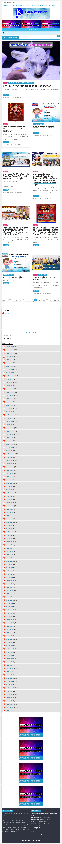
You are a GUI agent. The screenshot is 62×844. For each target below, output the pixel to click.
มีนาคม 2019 (9, 636)
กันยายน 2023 (9, 460)
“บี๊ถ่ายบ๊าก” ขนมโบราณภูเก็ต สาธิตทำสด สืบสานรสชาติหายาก (17, 5)
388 (44, 300)
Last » (34, 302)
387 (40, 300)
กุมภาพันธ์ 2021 (10, 561)
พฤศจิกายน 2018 (10, 649)
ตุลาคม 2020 (9, 574)
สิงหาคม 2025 (9, 385)
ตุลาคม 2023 (9, 457)
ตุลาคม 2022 (9, 496)
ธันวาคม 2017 (9, 684)
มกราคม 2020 (9, 603)
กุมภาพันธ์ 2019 (10, 639)
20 (16, 300)
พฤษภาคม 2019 (10, 629)
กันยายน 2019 (9, 616)
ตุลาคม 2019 (9, 613)
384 (27, 300)
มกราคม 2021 (9, 564)
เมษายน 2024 (9, 437)
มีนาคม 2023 (9, 480)
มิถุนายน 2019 (9, 626)
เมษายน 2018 (9, 671)
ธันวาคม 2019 (9, 606)
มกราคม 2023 (9, 486)
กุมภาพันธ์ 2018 (10, 678)
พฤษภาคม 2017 (10, 707)
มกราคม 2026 (9, 369)
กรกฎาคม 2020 (10, 584)
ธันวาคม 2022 (9, 489)
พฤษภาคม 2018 (10, 668)
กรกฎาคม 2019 (10, 623)
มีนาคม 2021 (9, 558)
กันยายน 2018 (9, 655)
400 (51, 300)
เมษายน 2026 (9, 359)
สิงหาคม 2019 (9, 619)
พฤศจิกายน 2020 (10, 571)
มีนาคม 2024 (9, 441)
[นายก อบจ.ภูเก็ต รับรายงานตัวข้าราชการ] (46, 253)
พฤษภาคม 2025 (10, 395)
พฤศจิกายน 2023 (10, 454)
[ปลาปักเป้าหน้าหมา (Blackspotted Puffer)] (31, 41)
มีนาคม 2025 (9, 402)
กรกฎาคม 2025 (10, 389)
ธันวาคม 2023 (9, 450)
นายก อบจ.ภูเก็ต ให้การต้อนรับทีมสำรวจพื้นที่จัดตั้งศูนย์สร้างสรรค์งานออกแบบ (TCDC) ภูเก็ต (16, 176)
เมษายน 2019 (9, 632)
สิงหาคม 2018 (9, 658)
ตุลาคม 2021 (9, 535)
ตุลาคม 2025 (9, 379)
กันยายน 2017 (9, 694)
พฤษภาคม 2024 (10, 434)
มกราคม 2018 (9, 681)
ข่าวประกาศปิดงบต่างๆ (39, 124)
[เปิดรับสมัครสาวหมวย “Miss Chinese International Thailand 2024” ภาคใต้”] (16, 103)
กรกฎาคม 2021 (10, 545)
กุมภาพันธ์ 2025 (10, 405)
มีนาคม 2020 (9, 597)
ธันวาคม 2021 (9, 528)
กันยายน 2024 (9, 421)
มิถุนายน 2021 (9, 548)
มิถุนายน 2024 (9, 431)
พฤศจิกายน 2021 (10, 532)
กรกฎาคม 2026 (10, 350)
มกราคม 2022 (9, 525)
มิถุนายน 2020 (9, 587)
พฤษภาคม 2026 (10, 356)
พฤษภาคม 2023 (10, 473)
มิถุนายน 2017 (9, 704)
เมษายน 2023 (9, 476)
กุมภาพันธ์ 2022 (10, 522)
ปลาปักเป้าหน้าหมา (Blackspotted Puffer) (27, 85)
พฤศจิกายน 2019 (10, 610)
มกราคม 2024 (9, 447)
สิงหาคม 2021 (9, 541)
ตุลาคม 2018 (9, 652)
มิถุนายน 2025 (9, 392)
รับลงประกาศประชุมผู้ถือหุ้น (43, 127)
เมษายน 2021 (9, 554)
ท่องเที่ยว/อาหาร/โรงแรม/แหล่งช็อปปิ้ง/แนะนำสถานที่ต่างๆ (21, 82)
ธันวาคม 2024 (9, 411)
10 (13, 300)
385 (31, 300)
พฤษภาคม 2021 (10, 551)
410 (55, 300)
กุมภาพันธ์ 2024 (10, 444)
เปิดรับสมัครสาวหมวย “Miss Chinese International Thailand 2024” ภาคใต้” (15, 129)
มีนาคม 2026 (9, 363)
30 (20, 300)
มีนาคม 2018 (9, 675)
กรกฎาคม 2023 (10, 467)
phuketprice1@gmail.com (40, 834)
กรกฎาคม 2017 (10, 701)
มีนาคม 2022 (9, 519)
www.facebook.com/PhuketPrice (42, 836)
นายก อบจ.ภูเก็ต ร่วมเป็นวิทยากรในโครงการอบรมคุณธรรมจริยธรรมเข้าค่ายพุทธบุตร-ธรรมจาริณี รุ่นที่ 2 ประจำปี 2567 (15, 231)
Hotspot (5, 82)
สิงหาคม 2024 (9, 424)
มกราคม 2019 (9, 642)
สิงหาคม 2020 (9, 580)
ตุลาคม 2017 (9, 691)
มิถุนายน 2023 (9, 470)
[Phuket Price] (3, 33)
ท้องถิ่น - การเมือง (42, 274)
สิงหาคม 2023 (9, 463)
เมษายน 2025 (9, 398)
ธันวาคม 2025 (9, 372)
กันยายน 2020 (9, 577)
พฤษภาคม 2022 (10, 512)
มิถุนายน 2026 (9, 353)
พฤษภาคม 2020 (10, 590)
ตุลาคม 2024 (9, 418)
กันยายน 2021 (9, 538)
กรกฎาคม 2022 (10, 506)
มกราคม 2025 (9, 408)
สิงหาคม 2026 (9, 346)
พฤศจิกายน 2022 (10, 493)
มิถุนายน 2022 (9, 509)
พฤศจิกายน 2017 (10, 688)
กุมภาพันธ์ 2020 (10, 600)
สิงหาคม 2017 (9, 697)
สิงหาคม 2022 (9, 502)
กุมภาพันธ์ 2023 (10, 483)
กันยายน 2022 (9, 499)
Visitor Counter (31, 332)
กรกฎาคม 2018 (10, 662)
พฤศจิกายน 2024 (10, 415)
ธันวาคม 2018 (9, 645)
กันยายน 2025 (9, 382)
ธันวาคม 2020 (9, 567)
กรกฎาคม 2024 (10, 428)
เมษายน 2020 (9, 593)
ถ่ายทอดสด (7, 314)
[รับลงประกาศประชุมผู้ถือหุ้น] (46, 103)
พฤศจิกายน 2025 (10, 376)
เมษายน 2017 (9, 710)
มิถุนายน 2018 (9, 665)
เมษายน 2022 (9, 515)
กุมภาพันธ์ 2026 (10, 366)
